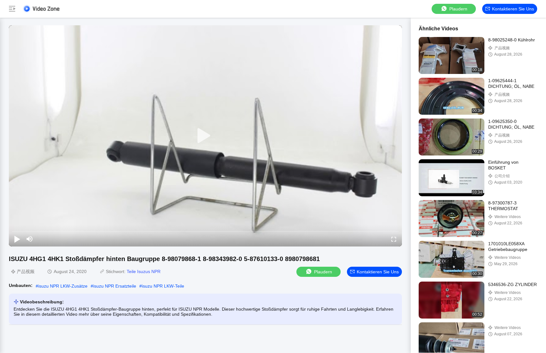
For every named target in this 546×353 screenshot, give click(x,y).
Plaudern (458, 8)
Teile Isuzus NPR (144, 271)
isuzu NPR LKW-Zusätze (63, 286)
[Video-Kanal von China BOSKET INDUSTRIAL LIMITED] (41, 9)
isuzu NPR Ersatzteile (114, 286)
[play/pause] (17, 239)
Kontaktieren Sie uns (513, 8)
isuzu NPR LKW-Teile (163, 286)
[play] (205, 136)
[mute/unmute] (29, 239)
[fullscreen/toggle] (393, 239)
